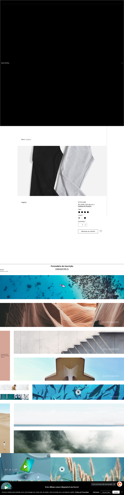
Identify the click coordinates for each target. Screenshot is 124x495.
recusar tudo (106, 492)
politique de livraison (84, 206)
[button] (62, 63)
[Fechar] (122, 492)
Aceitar (116, 492)
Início (23, 139)
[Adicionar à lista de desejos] (101, 231)
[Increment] (85, 225)
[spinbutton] (82, 225)
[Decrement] (79, 225)
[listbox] (62, 63)
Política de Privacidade (82, 492)
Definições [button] (96, 492)
